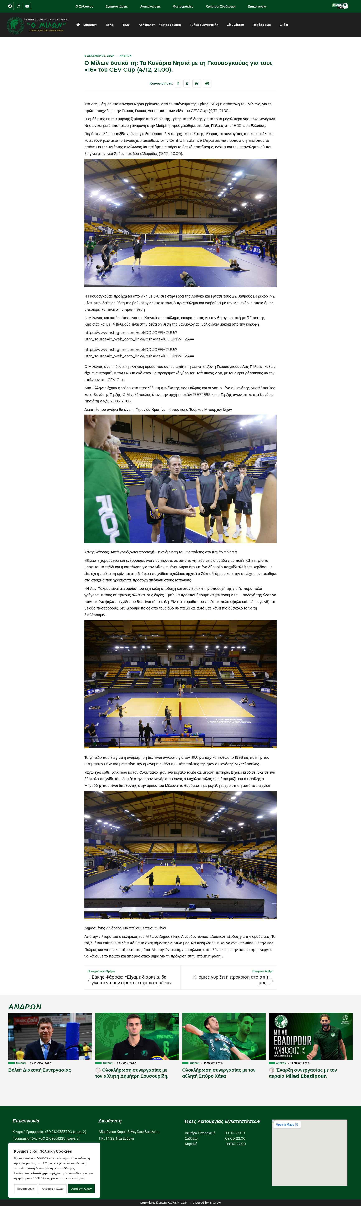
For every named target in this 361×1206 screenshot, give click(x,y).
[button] (87, 6)
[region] (54, 1170)
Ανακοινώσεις (150, 6)
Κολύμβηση (147, 25)
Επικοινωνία (257, 6)
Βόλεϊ (110, 25)
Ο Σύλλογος (84, 6)
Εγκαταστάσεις (117, 6)
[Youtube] (27, 6)
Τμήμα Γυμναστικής (204, 25)
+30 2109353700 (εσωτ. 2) (65, 1132)
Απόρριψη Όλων (53, 1189)
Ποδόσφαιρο (262, 25)
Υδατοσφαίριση (170, 25)
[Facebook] (10, 6)
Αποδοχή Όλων (81, 1189)
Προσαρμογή (25, 1189)
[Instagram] (18, 6)
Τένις (126, 25)
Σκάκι (284, 25)
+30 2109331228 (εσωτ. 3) (59, 1138)
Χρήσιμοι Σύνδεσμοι (220, 6)
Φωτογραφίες (183, 6)
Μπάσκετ (90, 25)
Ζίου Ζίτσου (235, 25)
